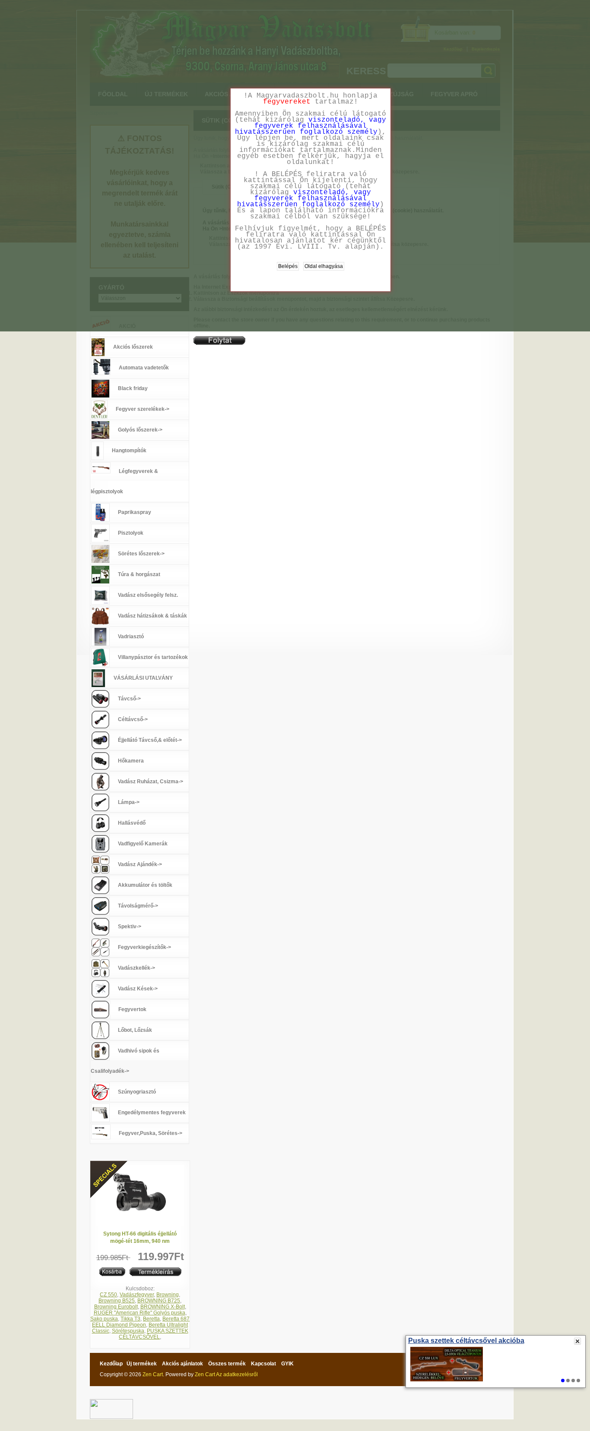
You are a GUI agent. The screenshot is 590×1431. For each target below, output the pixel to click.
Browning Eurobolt (116, 1307)
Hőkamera (131, 761)
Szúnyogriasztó (137, 1092)
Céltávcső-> (133, 719)
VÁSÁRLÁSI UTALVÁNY (143, 678)
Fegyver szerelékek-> (142, 409)
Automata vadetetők (144, 368)
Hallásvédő (132, 823)
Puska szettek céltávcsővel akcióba (466, 1341)
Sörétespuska (128, 1331)
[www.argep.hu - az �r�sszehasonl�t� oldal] (111, 1402)
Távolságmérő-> (138, 906)
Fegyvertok (132, 1009)
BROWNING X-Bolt (162, 1307)
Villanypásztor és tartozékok (153, 657)
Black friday (133, 388)
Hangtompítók (129, 451)
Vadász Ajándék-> (140, 864)
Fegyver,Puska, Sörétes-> (150, 1133)
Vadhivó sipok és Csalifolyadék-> (125, 1061)
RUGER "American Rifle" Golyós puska (139, 1313)
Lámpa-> (129, 802)
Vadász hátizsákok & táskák (152, 616)
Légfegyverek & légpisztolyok (124, 481)
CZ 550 (108, 1295)
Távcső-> (129, 699)
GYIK (287, 1364)
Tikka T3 (130, 1319)
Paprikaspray (134, 512)
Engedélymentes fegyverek (152, 1112)
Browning (167, 1295)
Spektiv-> (129, 927)
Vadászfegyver (137, 1295)
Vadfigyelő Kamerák (143, 844)
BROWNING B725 (158, 1301)
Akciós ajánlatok (182, 1364)
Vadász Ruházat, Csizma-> (150, 782)
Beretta (151, 1319)
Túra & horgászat (139, 574)
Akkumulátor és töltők (145, 885)
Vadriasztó (131, 637)
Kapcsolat (263, 1364)
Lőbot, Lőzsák (135, 1030)
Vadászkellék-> (136, 968)
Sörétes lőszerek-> (141, 554)
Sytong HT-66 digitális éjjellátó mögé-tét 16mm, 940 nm (140, 1237)
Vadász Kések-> (138, 989)
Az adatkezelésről (237, 1374)
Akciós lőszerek (133, 347)
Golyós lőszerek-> (140, 430)
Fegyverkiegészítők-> (144, 947)
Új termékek (142, 1364)
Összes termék (227, 1364)
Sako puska (104, 1319)
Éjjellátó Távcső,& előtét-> (150, 740)
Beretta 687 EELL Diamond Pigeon (141, 1322)
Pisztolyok (130, 533)
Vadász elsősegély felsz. (148, 595)
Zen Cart (153, 1374)
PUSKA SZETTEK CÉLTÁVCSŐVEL (153, 1334)
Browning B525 (116, 1301)
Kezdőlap (111, 1364)
